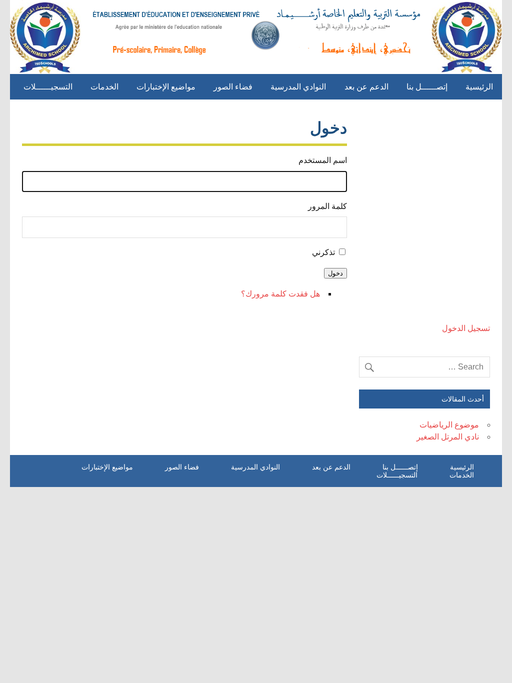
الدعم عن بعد (366, 86)
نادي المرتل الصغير (447, 436)
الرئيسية (479, 86)
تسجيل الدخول (466, 328)
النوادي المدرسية (298, 86)
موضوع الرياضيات (449, 424)
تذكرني (323, 252)
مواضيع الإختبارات (166, 86)
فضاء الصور (233, 86)
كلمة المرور (327, 206)
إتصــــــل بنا (427, 86)
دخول (335, 273)
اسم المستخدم (322, 160)
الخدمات (104, 86)
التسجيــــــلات (48, 86)
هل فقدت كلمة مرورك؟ (280, 294)
